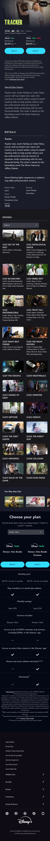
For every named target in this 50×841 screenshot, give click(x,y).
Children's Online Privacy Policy (15, 751)
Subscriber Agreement (12, 760)
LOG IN (43, 4)
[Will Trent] (14, 501)
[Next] (46, 501)
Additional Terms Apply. (17, 79)
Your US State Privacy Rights (14, 755)
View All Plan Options (14, 87)
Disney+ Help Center (27, 718)
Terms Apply (10, 692)
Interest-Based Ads (11, 769)
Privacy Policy (9, 746)
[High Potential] (35, 501)
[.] (7, 813)
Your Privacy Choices (11, 764)
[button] (25, 774)
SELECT (14, 51)
